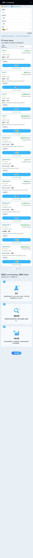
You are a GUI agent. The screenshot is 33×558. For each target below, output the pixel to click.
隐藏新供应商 (4, 47)
